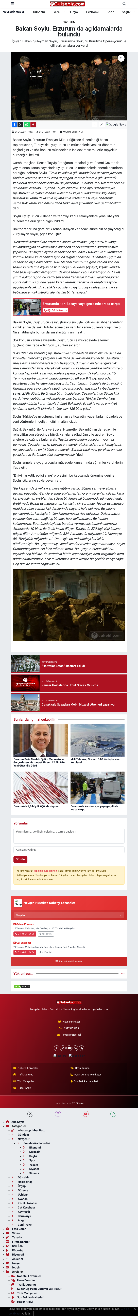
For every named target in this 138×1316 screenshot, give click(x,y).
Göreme (22, 1190)
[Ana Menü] (12, 4)
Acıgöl (21, 1220)
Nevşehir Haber (14, 11)
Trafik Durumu (25, 1074)
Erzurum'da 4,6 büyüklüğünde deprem (36, 806)
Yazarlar (17, 1237)
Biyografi (17, 1254)
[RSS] (81, 1048)
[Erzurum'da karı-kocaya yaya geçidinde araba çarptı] (98, 787)
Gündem (38, 12)
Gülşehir (23, 1177)
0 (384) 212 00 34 (26, 952)
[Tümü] (123, 973)
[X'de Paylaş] (20, 124)
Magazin (35, 1151)
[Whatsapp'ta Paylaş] (27, 124)
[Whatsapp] (75, 1048)
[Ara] (124, 4)
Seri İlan (17, 1246)
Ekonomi (91, 12)
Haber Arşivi (24, 1087)
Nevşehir (23, 1139)
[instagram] (58, 1114)
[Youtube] (69, 1048)
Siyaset (34, 1169)
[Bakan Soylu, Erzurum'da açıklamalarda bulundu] (69, 86)
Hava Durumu (82, 1068)
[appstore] (60, 1056)
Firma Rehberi (20, 1241)
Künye (15, 1263)
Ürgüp (21, 1186)
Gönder (20, 859)
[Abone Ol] (116, 124)
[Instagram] (63, 1048)
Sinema (34, 1173)
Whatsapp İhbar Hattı (31, 1130)
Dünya (73, 12)
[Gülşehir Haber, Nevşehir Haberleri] (67, 4)
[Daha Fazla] (33, 124)
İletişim (16, 1267)
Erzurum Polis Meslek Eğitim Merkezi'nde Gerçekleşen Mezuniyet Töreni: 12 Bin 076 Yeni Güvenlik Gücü (39, 762)
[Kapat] (136, 1309)
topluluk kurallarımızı (46, 870)
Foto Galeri (18, 1228)
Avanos (22, 1199)
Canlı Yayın (24, 1224)
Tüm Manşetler (25, 1081)
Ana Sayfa (17, 1121)
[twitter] (30, 1114)
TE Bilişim (77, 1103)
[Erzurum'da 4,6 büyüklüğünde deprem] (40, 787)
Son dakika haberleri (36, 1143)
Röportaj (17, 1250)
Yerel (56, 12)
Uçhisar (22, 1194)
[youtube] (86, 1114)
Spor (110, 12)
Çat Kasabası (26, 1207)
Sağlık (125, 12)
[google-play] (76, 1056)
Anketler (17, 1259)
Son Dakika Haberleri (86, 1081)
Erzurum (69, 22)
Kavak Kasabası (27, 1203)
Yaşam (33, 1164)
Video (15, 1233)
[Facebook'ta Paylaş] (14, 124)
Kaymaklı (23, 1211)
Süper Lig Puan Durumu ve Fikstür (39, 1288)
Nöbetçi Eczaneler (28, 1068)
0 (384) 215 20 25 (26, 934)
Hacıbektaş (24, 1181)
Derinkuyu (24, 1216)
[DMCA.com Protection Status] (21, 986)
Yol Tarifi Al (47, 934)
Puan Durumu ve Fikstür (87, 1074)
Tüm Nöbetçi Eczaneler (70, 961)
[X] (56, 1048)
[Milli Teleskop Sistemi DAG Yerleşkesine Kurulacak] (98, 740)
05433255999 (71, 1028)
